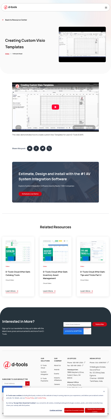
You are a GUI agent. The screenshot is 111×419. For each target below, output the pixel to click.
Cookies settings (56, 410)
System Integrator (44, 373)
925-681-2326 (78, 363)
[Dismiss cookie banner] (104, 391)
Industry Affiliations (58, 379)
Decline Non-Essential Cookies (95, 410)
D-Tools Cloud (44, 366)
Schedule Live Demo (30, 194)
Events (56, 374)
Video (7, 54)
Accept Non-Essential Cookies (74, 410)
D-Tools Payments (44, 379)
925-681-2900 (76, 365)
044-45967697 (101, 363)
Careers (57, 384)
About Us (57, 365)
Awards (56, 369)
